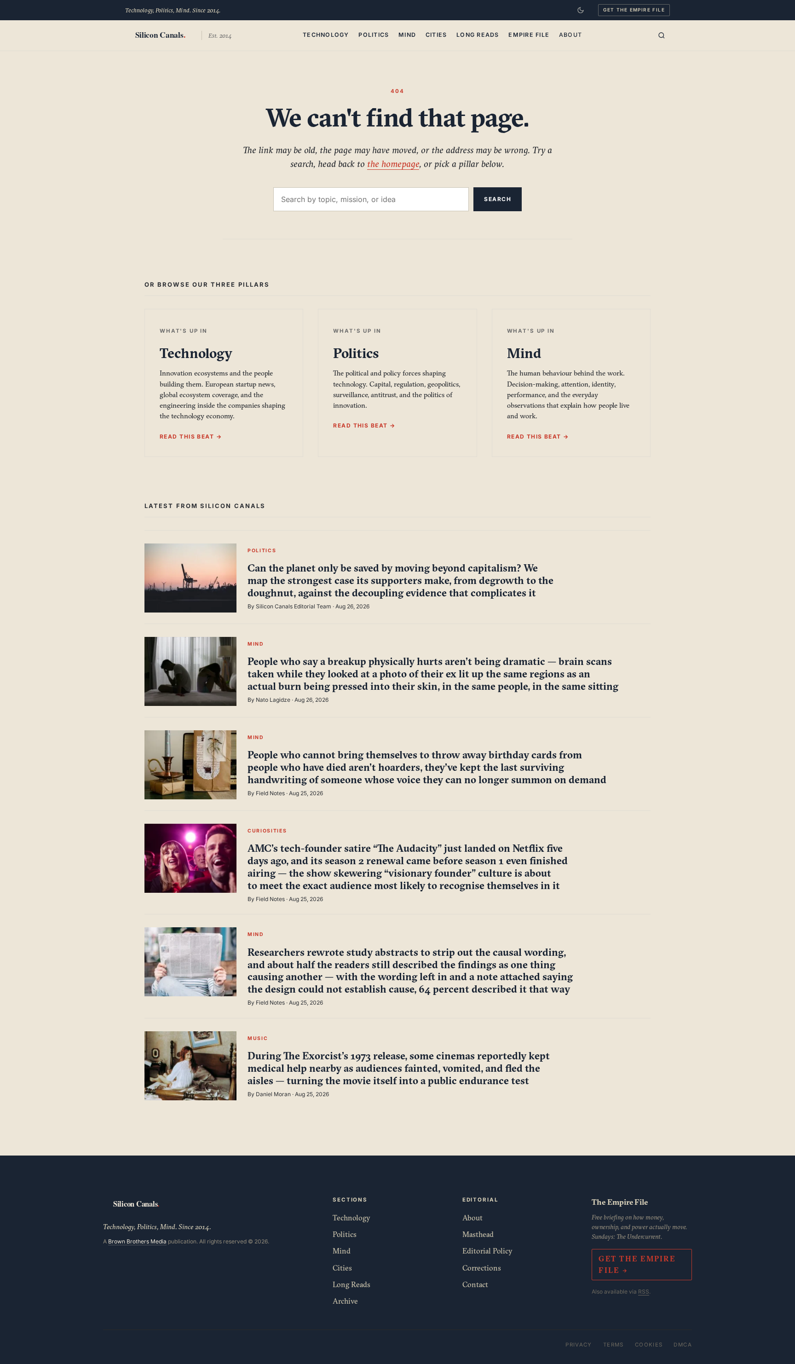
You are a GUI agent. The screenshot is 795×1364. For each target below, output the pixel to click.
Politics (373, 34)
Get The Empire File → (637, 1264)
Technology (326, 34)
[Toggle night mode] (580, 10)
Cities (436, 34)
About (570, 34)
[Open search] (661, 35)
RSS (643, 1291)
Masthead (478, 1234)
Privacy (578, 1344)
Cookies (649, 1344)
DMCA (683, 1344)
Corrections (481, 1267)
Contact (475, 1284)
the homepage (393, 163)
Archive (345, 1301)
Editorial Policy (487, 1250)
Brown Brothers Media (137, 1241)
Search (497, 199)
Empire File (528, 34)
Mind (407, 34)
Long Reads (477, 34)
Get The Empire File (634, 9)
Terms (613, 1344)
